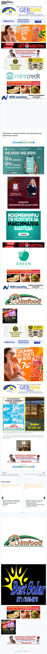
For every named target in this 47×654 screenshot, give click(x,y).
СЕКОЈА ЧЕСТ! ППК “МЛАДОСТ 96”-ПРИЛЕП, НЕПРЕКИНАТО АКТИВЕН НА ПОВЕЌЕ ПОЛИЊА (10, 474)
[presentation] (12, 491)
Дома (3, 131)
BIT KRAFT (30, 651)
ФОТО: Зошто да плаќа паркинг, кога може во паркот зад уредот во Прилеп (35, 474)
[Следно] (44, 498)
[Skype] (24, 142)
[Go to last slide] (2, 498)
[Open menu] (45, 2)
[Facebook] (13, 142)
